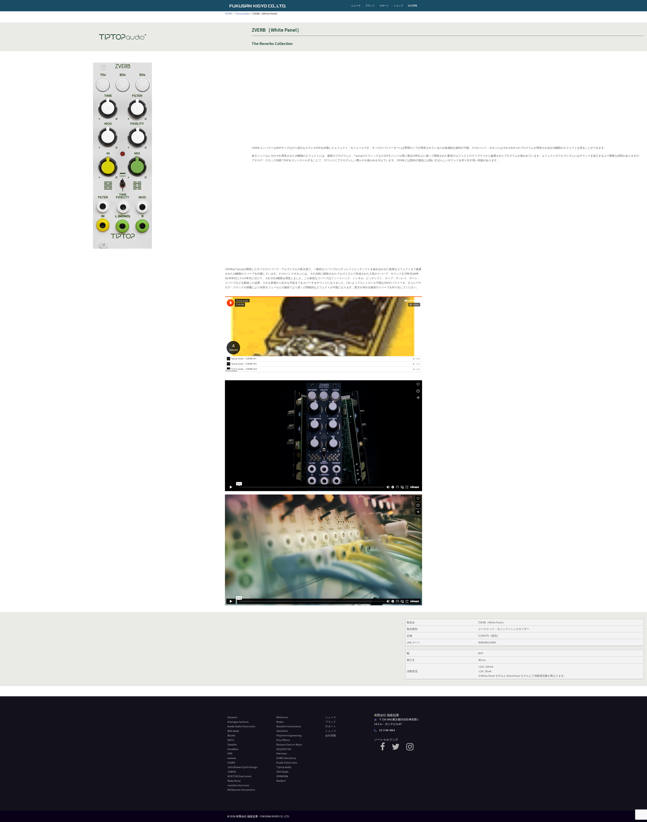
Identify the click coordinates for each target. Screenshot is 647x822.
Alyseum (232, 717)
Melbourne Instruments (241, 789)
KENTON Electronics (239, 776)
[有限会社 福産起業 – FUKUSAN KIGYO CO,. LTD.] (257, 5)
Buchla (231, 735)
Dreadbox (232, 749)
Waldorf (281, 780)
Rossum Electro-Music (289, 744)
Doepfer (232, 744)
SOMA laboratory (286, 758)
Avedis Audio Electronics (241, 726)
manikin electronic (238, 785)
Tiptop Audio (242, 13)
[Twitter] (395, 748)
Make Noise (234, 780)
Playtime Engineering (289, 735)
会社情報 (412, 5)
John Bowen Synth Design (242, 767)
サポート (384, 5)
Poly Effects (283, 740)
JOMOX (231, 771)
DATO (230, 740)
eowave (231, 758)
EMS (229, 753)
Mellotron (282, 717)
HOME (228, 13)
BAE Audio (233, 731)
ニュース (356, 5)
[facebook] (382, 748)
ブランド (370, 5)
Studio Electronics (286, 762)
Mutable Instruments (288, 726)
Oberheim (282, 731)
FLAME (231, 762)
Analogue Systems (238, 721)
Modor (280, 721)
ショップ (398, 5)
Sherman (281, 753)
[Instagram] (409, 748)
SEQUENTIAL (283, 749)
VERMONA (282, 776)
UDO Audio (282, 771)
